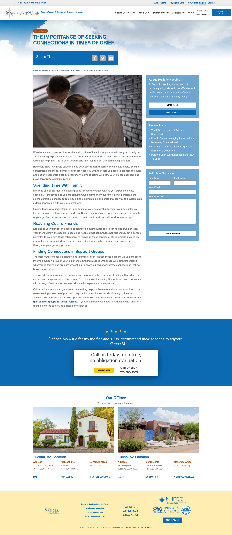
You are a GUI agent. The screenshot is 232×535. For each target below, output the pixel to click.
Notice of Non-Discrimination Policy (95, 504)
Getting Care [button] (121, 12)
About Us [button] (143, 12)
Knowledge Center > (49, 70)
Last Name (180, 178)
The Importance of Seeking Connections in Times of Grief (83, 70)
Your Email (154, 187)
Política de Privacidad (95, 512)
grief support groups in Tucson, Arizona (55, 301)
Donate (190, 12)
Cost (134, 12)
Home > (36, 70)
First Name (155, 178)
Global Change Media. (143, 527)
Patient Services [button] (160, 12)
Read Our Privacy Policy (95, 508)
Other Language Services (95, 516)
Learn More (172, 105)
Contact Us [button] (177, 12)
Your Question (156, 196)
